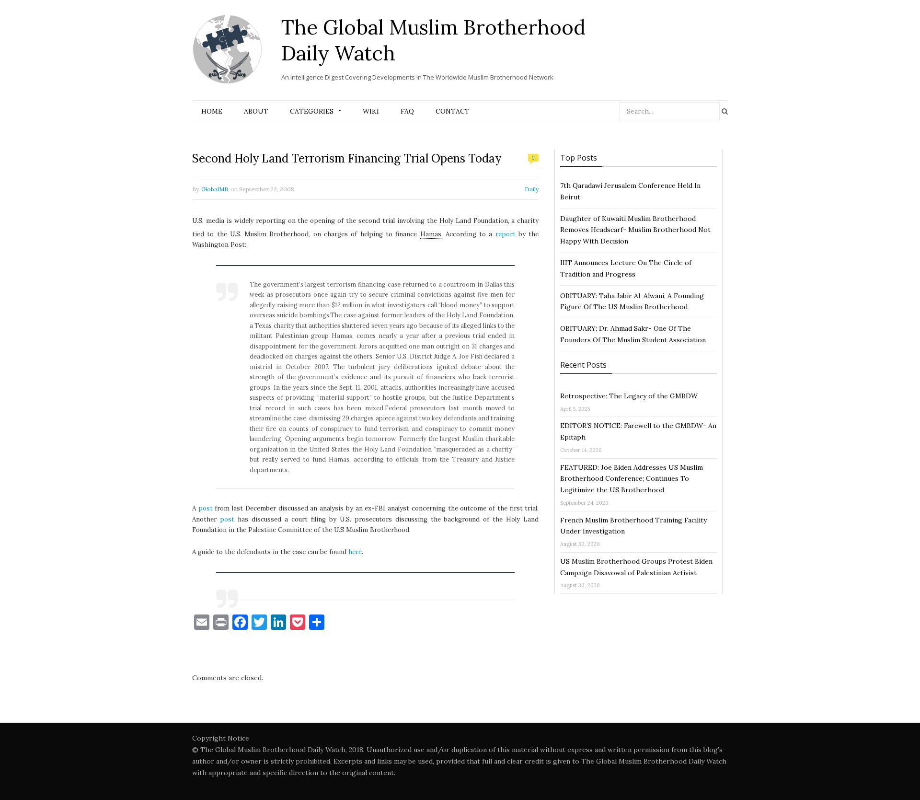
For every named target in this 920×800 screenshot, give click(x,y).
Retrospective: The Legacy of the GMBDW (629, 396)
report (505, 234)
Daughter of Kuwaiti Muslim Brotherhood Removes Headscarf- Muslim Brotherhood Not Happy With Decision (635, 230)
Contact (453, 111)
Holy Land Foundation (473, 221)
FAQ (407, 111)
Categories (312, 111)
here (355, 552)
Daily (532, 189)
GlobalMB (214, 189)
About (256, 111)
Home (211, 111)
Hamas (430, 234)
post (205, 508)
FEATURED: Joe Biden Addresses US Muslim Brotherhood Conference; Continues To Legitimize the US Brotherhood (631, 479)
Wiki (371, 111)
